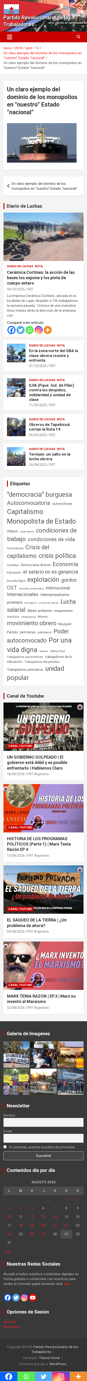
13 (43, 1217)
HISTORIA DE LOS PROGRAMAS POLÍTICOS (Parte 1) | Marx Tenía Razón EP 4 (39, 844)
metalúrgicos (28, 616)
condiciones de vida (51, 539)
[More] (48, 330)
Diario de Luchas (24, 206)
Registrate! (11, 1327)
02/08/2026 (16, 1008)
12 (32, 1217)
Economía (65, 564)
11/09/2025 (38, 405)
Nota (39, 266)
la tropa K (30, 602)
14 (55, 1217)
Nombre (9, 1115)
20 (43, 1225)
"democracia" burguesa (39, 494)
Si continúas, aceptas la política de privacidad (41, 1147)
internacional (58, 587)
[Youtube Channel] (32, 1297)
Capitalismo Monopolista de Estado (41, 516)
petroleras (27, 632)
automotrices (62, 504)
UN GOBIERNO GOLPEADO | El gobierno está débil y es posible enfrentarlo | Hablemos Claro (37, 763)
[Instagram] (39, 330)
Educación (14, 572)
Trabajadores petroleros (25, 670)
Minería (43, 616)
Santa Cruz (57, 651)
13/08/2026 (16, 855)
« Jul (6, 1251)
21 (55, 1225)
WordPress (57, 1364)
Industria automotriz (31, 588)
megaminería (63, 611)
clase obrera (27, 531)
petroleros (45, 632)
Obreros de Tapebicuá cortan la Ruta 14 (49, 427)
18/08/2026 (16, 774)
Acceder (9, 1322)
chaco (12, 531)
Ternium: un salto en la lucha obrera (49, 456)
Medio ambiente (39, 611)
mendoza (13, 616)
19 (32, 1225)
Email (7, 1131)
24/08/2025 (38, 465)
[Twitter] (20, 330)
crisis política (57, 556)
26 (32, 1234)
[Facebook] (11, 330)
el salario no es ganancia (50, 572)
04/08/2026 (16, 931)
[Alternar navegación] (9, 37)
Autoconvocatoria (28, 503)
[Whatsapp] (30, 330)
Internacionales (22, 594)
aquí (67, 1284)
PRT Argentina (38, 774)
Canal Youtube (20, 746)
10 (9, 1217)
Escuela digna (16, 580)
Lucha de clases (48, 602)
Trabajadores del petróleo (42, 662)
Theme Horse (49, 1358)
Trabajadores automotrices (25, 657)
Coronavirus (15, 548)
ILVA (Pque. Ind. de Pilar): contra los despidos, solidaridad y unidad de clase (52, 392)
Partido (12, 632)
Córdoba (13, 565)
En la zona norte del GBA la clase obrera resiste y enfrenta (53, 355)
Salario (43, 651)
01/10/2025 (38, 366)
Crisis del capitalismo (28, 552)
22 (66, 1225)
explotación (43, 579)
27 (43, 1234)
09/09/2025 (38, 435)
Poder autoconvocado (38, 636)
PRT (30, 289)
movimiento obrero (31, 623)
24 (9, 1234)
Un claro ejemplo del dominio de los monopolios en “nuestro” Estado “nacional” (44, 186)
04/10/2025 (16, 289)
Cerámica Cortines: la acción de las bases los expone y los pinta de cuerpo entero (41, 278)
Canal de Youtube (25, 696)
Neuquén (65, 624)
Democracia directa (36, 565)
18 (21, 1225)
